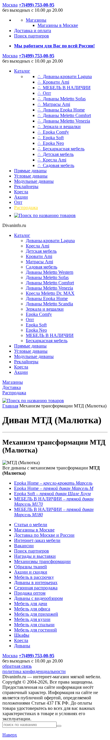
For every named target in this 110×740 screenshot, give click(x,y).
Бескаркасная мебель (46, 340)
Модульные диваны (34, 181)
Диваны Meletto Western (49, 272)
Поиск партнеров (31, 35)
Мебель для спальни (34, 624)
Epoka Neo (36, 330)
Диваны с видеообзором (38, 598)
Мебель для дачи (30, 603)
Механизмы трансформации (42, 561)
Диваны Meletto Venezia (49, 287)
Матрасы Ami (39, 261)
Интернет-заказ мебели (37, 540)
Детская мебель (41, 251)
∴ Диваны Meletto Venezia (64, 120)
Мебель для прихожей (36, 614)
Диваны (22, 645)
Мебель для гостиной (35, 629)
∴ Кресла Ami (52, 159)
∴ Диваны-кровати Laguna (65, 76)
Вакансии (24, 545)
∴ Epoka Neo (51, 143)
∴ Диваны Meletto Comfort (64, 115)
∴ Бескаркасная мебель (61, 148)
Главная (10, 405)
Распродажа (26, 207)
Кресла (21, 191)
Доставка (11, 387)
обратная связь (17, 666)
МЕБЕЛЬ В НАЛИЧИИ (50, 335)
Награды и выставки (35, 556)
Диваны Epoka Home (47, 298)
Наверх (9, 734)
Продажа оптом (29, 593)
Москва (10, 4)
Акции (21, 197)
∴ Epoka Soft (51, 137)
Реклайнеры (26, 186)
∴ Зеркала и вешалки (59, 126)
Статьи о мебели (30, 524)
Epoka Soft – (52, 493)
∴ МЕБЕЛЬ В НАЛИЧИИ (64, 87)
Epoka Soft (36, 324)
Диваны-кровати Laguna (50, 240)
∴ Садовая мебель (56, 165)
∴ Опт (44, 93)
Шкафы (21, 635)
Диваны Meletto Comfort (50, 282)
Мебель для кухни (32, 619)
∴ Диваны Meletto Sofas (62, 98)
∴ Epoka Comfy (53, 132)
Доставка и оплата (32, 30)
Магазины (36, 20)
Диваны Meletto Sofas (47, 277)
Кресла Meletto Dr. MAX (50, 293)
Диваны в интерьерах (35, 582)
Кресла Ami (37, 245)
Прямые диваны (30, 170)
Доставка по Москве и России (44, 535)
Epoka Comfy (39, 314)
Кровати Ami (39, 256)
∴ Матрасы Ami (54, 104)
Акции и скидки (30, 571)
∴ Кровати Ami (53, 82)
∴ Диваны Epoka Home (61, 109)
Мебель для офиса (32, 608)
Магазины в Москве (58, 25)
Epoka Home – (53, 483)
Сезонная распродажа (35, 587)
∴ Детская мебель (56, 154)
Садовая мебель (41, 266)
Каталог (22, 70)
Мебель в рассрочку (34, 577)
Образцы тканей (30, 566)
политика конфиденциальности (34, 671)
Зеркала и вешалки (45, 309)
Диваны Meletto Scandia (49, 303)
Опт (18, 202)
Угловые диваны (31, 175)
